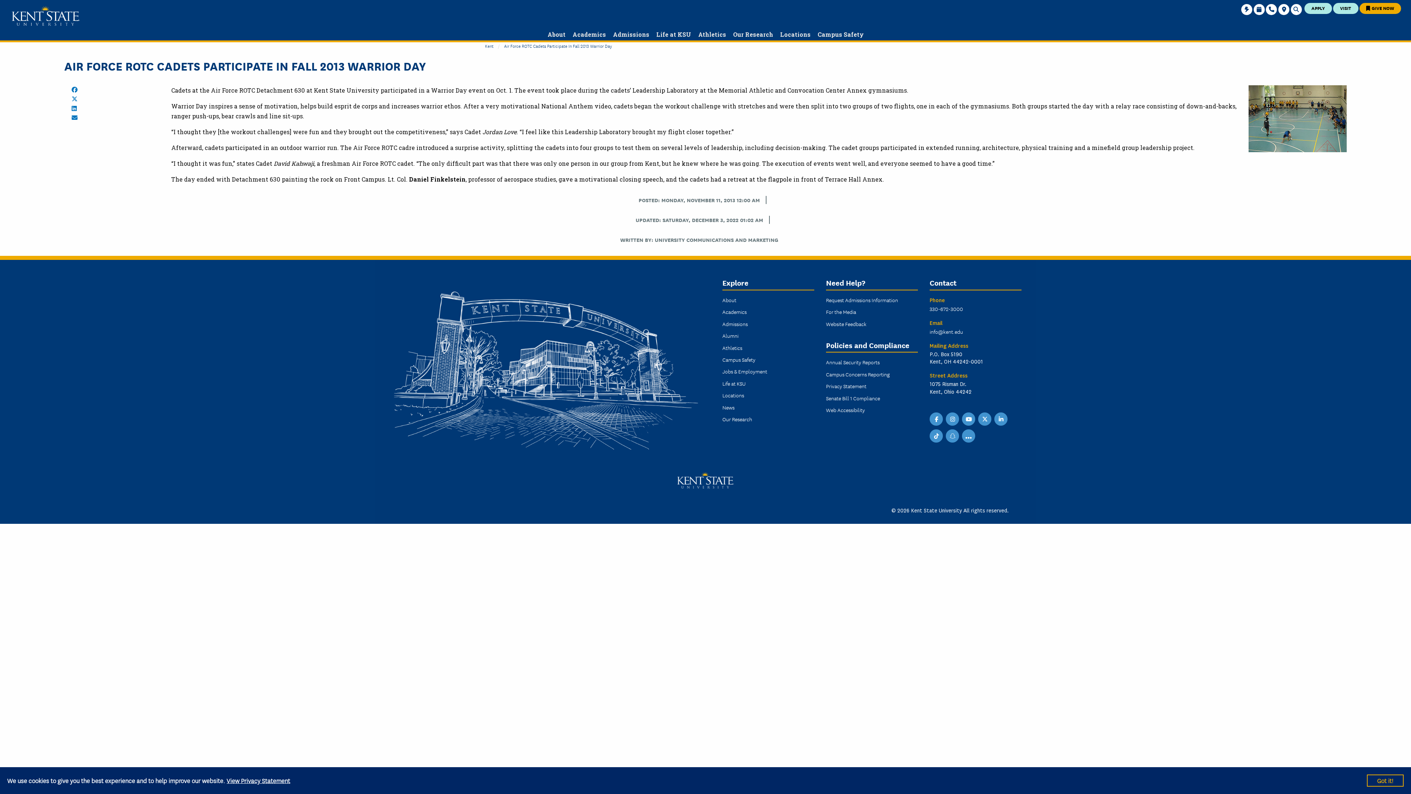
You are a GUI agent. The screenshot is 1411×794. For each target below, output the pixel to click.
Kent (489, 45)
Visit (1345, 8)
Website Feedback (846, 324)
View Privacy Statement (258, 780)
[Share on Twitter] (75, 99)
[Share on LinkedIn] (74, 108)
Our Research (737, 419)
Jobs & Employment (744, 371)
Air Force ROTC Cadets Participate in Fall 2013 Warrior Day (558, 45)
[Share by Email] (75, 118)
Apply (1318, 8)
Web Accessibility (845, 410)
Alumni (730, 336)
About (729, 300)
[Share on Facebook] (75, 90)
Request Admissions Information (862, 300)
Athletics (732, 348)
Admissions (735, 324)
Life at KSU (734, 383)
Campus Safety (738, 359)
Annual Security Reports (853, 362)
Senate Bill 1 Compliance (853, 398)
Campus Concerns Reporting (858, 374)
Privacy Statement (846, 386)
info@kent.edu (946, 332)
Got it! (1385, 780)
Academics (734, 312)
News (728, 407)
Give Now (1382, 8)
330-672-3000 (946, 309)
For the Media (841, 312)
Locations (733, 395)
